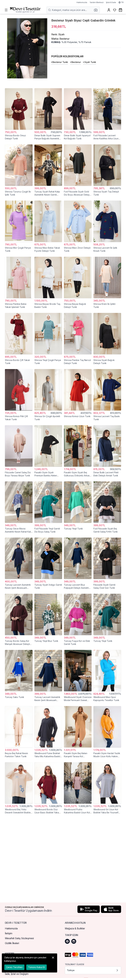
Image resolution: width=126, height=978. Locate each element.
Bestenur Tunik (60, 62)
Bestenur (76, 62)
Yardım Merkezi (97, 2)
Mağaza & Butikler (75, 928)
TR (122, 2)
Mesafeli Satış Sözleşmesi (19, 938)
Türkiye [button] (71, 970)
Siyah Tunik (90, 62)
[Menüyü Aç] (6, 10)
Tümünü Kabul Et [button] (36, 967)
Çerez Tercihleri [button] (14, 967)
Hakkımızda (82, 2)
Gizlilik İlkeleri (12, 943)
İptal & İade (111, 2)
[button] (96, 10)
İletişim (8, 933)
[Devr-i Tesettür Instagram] (73, 941)
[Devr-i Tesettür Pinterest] (67, 941)
